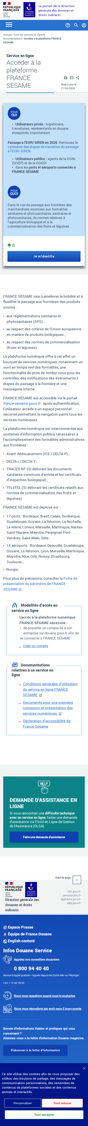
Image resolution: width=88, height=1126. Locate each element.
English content (21, 940)
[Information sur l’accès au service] (13, 245)
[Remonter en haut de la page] (77, 880)
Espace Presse (20, 927)
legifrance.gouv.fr (71, 899)
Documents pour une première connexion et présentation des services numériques (48, 708)
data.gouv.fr (74, 903)
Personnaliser (22, 1103)
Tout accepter (44, 1114)
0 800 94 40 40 (31, 968)
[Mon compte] (84, 24)
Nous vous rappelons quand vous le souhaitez (44, 996)
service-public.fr (72, 895)
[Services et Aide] (68, 24)
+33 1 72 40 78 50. (14, 983)
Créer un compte (35, 646)
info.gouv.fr (74, 891)
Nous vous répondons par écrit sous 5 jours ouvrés (47, 1009)
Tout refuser (62, 1103)
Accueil (7, 34)
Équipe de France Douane (29, 933)
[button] (65, 77)
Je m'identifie (44, 256)
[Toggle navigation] (9, 24)
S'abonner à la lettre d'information (35, 1050)
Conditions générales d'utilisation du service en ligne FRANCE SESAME (50, 689)
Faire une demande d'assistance (44, 837)
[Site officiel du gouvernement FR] (12, 9)
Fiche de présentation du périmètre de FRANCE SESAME (40, 584)
